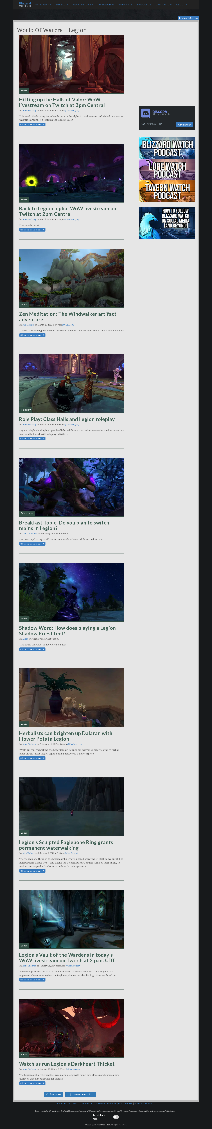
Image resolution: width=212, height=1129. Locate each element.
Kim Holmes (28, 325)
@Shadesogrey (71, 110)
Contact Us (86, 1103)
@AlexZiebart (71, 853)
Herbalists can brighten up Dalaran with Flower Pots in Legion (66, 736)
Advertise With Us (143, 1103)
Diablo (61, 4)
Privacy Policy (125, 1103)
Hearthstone (82, 4)
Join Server (184, 124)
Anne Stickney (29, 110)
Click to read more (31, 124)
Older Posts (54, 1094)
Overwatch (106, 4)
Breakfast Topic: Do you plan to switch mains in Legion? (64, 525)
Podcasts (125, 4)
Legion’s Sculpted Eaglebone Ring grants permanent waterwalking (66, 845)
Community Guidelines (105, 1103)
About (181, 4)
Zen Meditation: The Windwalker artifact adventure (68, 316)
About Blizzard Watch (68, 1103)
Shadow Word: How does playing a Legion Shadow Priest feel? (67, 630)
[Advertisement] (167, 43)
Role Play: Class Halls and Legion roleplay (67, 419)
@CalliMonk (68, 325)
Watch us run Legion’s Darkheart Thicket (67, 1064)
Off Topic (163, 4)
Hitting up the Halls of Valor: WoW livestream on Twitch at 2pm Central (62, 102)
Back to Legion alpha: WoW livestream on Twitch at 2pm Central (67, 211)
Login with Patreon (188, 18)
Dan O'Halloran (30, 533)
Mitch (25, 639)
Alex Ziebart (29, 853)
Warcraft (42, 4)
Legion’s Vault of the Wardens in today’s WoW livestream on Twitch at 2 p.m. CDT (67, 957)
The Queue (144, 4)
